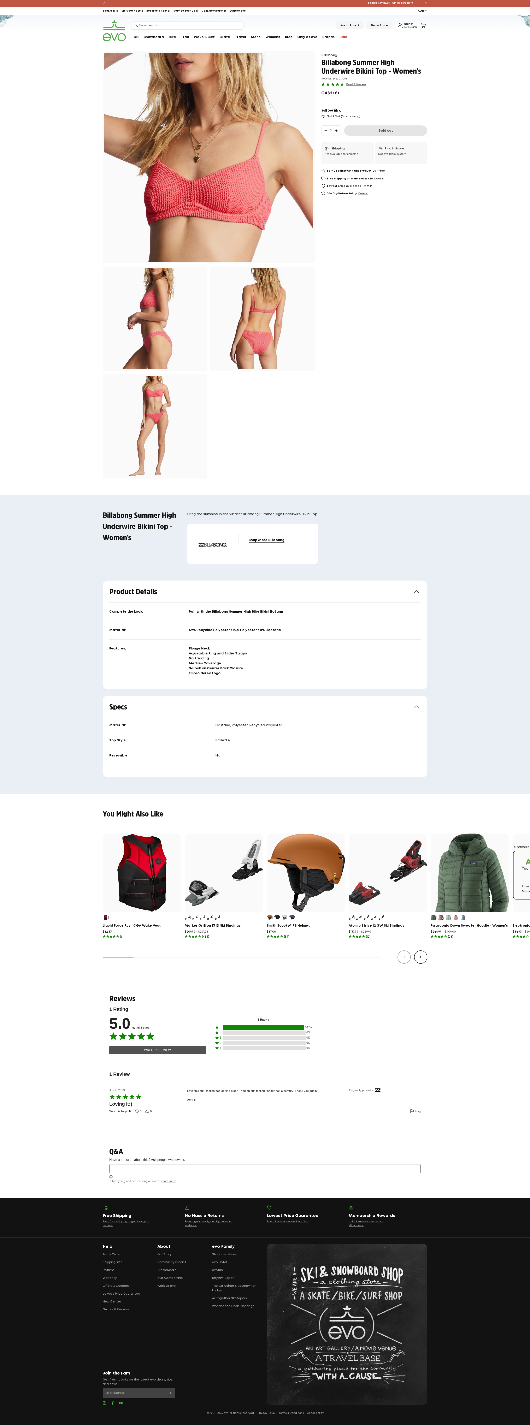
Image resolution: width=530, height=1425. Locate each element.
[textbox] (265, 1168)
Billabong (329, 55)
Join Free (379, 171)
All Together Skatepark (229, 1298)
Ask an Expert (349, 25)
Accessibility (315, 1413)
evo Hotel (219, 1262)
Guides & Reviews (116, 1309)
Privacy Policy (266, 1413)
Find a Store (379, 25)
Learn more (168, 1181)
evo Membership (170, 1278)
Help (107, 1246)
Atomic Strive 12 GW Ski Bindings (376, 925)
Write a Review (157, 1050)
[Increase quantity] (336, 130)
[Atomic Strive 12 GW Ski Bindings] (388, 872)
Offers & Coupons (116, 1286)
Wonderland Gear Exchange (233, 1306)
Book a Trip (110, 11)
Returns (108, 1270)
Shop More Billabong (266, 540)
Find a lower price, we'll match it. (288, 1222)
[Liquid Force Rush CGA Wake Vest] (142, 872)
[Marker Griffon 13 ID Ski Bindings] (224, 872)
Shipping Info (113, 1262)
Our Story (164, 1254)
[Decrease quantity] (325, 130)
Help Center (112, 1301)
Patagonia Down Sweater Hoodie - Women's (469, 925)
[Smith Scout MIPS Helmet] (306, 872)
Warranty (110, 1278)
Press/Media (167, 1270)
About (164, 1246)
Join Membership (214, 11)
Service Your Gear (186, 11)
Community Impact (171, 1262)
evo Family (223, 1246)
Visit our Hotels (132, 11)
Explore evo (237, 11)
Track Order (111, 1254)
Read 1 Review (356, 84)
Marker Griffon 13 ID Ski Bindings (213, 925)
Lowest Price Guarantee (121, 1294)
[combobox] (187, 25)
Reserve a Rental (158, 11)
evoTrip (217, 1270)
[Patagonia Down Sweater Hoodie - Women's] (470, 872)
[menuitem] (136, 37)
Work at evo (166, 1286)
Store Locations (224, 1254)
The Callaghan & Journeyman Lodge (234, 1288)
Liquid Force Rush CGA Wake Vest (132, 925)
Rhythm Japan (223, 1278)
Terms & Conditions (291, 1413)
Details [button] (379, 179)
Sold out (386, 130)
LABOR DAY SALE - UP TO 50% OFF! (265, 3)
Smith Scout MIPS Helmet (288, 925)
